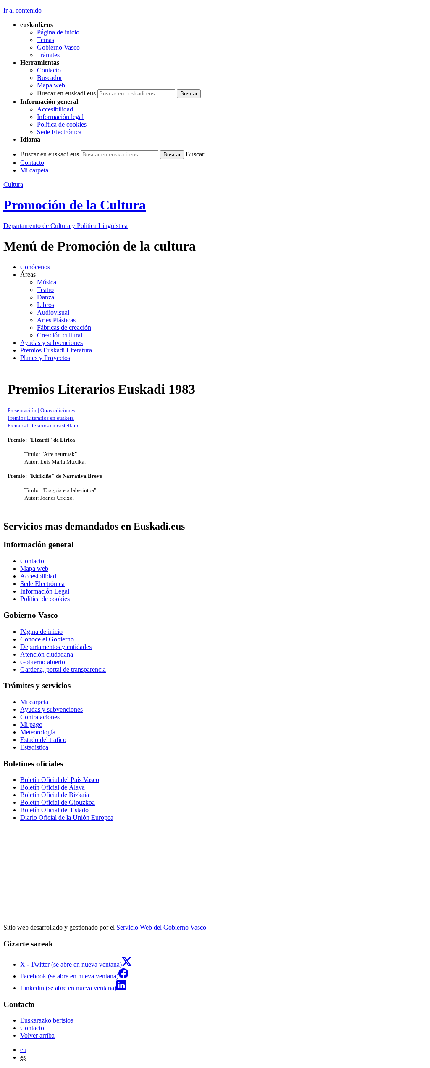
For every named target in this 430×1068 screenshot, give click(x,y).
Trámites (48, 54)
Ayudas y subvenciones (51, 342)
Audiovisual (53, 312)
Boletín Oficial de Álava (52, 787)
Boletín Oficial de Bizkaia (54, 794)
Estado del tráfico (43, 739)
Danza (45, 297)
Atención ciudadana (46, 654)
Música (46, 282)
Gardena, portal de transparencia (63, 669)
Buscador (49, 77)
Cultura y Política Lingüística (65, 225)
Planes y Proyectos (45, 357)
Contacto (49, 70)
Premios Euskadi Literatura (56, 350)
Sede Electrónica (59, 131)
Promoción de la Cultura (74, 204)
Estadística (34, 747)
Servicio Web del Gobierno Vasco (161, 927)
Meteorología (37, 732)
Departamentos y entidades (56, 646)
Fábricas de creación (64, 327)
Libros (45, 304)
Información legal (60, 116)
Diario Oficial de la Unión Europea (66, 817)
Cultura (13, 184)
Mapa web (51, 85)
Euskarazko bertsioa (46, 1020)
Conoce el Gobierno (47, 639)
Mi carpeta (34, 170)
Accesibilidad (55, 109)
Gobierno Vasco (58, 47)
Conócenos (35, 266)
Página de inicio (58, 32)
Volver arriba (37, 1035)
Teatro (45, 289)
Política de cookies (62, 124)
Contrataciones (40, 717)
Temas (45, 39)
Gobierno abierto (42, 661)
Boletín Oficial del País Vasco (59, 779)
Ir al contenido (22, 10)
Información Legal (44, 591)
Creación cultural (59, 335)
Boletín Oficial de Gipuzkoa (57, 802)
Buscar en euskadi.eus (66, 93)
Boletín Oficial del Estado (54, 810)
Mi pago (31, 724)
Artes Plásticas (56, 319)
